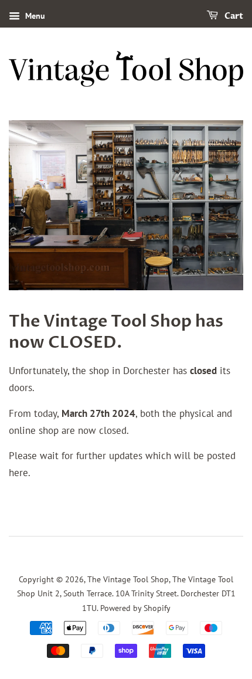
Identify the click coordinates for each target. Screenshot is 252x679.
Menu (34, 16)
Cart (233, 16)
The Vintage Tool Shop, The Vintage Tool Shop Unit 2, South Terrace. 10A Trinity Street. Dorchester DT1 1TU (126, 593)
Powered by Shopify (135, 607)
